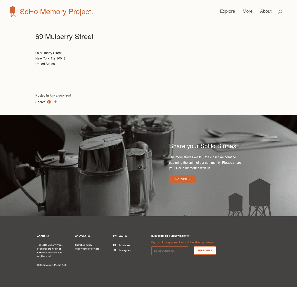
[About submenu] (273, 11)
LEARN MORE (182, 178)
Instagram (125, 250)
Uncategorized (60, 95)
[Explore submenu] (237, 11)
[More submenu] (254, 11)
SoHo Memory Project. (56, 11)
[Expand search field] (280, 11)
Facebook (124, 245)
